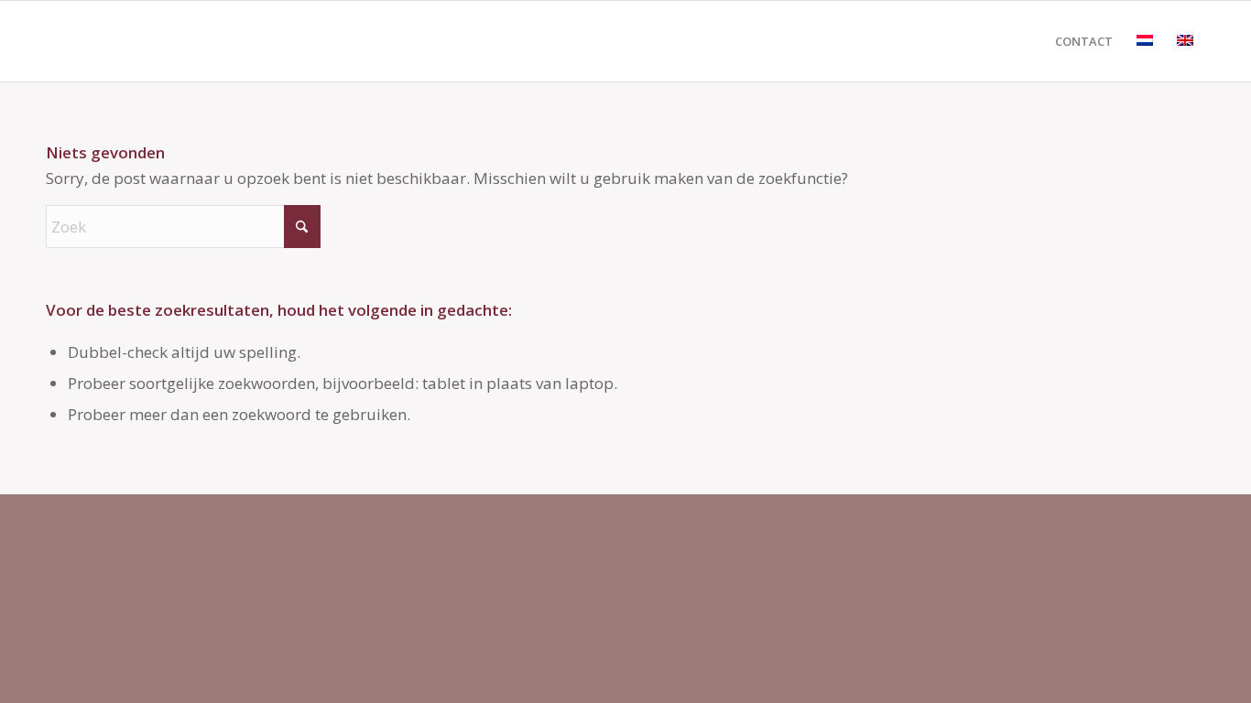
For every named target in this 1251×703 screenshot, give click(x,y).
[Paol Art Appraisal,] (183, 41)
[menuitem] (1084, 41)
